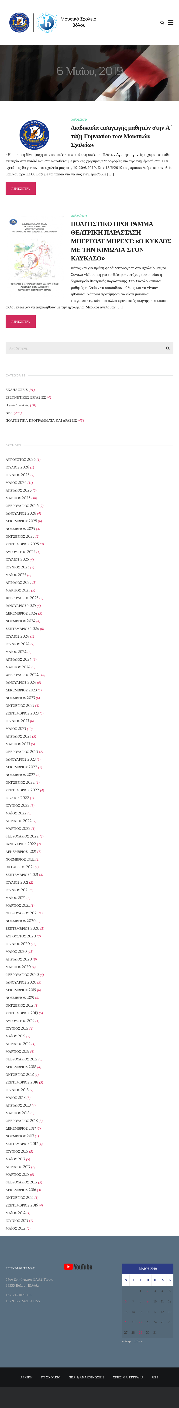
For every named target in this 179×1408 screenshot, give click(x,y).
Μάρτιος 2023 (18, 744)
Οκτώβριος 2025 (20, 536)
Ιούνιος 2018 (17, 1090)
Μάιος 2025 (16, 575)
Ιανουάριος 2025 (21, 605)
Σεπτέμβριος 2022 (22, 790)
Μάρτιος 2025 (18, 590)
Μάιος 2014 (16, 1213)
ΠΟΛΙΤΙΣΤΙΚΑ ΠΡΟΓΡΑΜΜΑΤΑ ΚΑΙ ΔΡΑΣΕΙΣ (41, 420)
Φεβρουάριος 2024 (22, 675)
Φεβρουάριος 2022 (22, 836)
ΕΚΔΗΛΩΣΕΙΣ (17, 389)
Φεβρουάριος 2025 (22, 598)
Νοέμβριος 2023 (20, 698)
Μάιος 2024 (16, 651)
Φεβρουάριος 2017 (21, 1182)
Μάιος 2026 (16, 482)
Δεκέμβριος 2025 (21, 521)
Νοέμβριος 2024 (20, 621)
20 (125, 1322)
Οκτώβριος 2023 (20, 705)
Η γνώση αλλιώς (17, 405)
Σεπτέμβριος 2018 (22, 1082)
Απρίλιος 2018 (18, 1105)
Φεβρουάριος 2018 (22, 1120)
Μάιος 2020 (16, 951)
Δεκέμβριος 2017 (21, 1128)
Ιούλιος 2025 (17, 559)
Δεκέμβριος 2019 (21, 990)
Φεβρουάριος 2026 (22, 505)
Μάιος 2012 (16, 1228)
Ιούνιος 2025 (17, 567)
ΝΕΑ (9, 412)
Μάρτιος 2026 (18, 498)
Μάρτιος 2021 (18, 905)
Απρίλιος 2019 (18, 1044)
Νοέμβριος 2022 (20, 774)
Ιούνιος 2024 (18, 644)
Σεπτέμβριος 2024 (22, 628)
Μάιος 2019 (15, 1036)
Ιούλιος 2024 (17, 636)
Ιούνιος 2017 (17, 1151)
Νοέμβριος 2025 (20, 528)
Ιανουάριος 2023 (21, 759)
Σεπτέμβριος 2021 (22, 874)
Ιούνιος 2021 (17, 890)
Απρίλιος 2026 (19, 490)
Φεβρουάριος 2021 (22, 913)
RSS (155, 1377)
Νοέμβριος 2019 (20, 997)
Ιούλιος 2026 (17, 467)
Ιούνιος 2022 (18, 805)
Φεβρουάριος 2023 (22, 751)
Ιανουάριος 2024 (21, 682)
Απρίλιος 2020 (19, 959)
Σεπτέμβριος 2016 (22, 1205)
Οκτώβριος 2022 (20, 782)
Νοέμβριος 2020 (21, 921)
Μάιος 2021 (16, 897)
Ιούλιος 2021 (17, 882)
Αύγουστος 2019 (20, 1020)
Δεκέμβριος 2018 (21, 1067)
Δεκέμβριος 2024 (21, 613)
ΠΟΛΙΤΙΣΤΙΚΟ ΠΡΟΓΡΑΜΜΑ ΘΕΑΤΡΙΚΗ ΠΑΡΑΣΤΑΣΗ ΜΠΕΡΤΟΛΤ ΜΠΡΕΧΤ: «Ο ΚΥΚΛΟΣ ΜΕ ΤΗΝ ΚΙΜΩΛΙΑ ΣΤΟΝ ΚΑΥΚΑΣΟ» (121, 241)
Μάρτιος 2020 (18, 967)
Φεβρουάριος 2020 (22, 974)
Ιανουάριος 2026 (21, 513)
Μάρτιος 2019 (17, 1051)
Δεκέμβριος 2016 (21, 1190)
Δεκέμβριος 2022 (21, 767)
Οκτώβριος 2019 (20, 1005)
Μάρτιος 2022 (18, 828)
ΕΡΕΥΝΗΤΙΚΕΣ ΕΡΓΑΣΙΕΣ (26, 397)
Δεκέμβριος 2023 (21, 690)
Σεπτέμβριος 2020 (22, 928)
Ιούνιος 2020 (18, 944)
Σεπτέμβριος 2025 (22, 544)
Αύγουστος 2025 (20, 552)
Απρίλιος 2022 (19, 821)
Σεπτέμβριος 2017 (22, 1143)
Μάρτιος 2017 (17, 1174)
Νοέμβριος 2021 (20, 859)
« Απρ (126, 1341)
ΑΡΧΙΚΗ (26, 1377)
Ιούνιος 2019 (17, 1028)
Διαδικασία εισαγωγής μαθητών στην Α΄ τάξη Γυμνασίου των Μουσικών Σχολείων (121, 136)
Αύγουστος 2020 (21, 936)
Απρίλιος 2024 (19, 659)
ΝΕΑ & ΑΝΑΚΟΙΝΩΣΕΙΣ (87, 1377)
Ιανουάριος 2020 (21, 982)
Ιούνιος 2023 (17, 721)
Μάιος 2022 (16, 813)
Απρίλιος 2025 (18, 582)
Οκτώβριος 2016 (20, 1197)
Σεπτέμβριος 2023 (22, 713)
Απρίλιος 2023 (18, 736)
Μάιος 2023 (16, 728)
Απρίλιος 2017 (18, 1167)
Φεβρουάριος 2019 (22, 1059)
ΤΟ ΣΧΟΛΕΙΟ (51, 1377)
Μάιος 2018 (16, 1097)
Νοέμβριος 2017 (20, 1136)
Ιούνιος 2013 (17, 1220)
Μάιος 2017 (15, 1159)
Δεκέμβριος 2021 (21, 851)
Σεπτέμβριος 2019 (22, 1013)
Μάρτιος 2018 (18, 1113)
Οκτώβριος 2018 (20, 1074)
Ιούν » (138, 1341)
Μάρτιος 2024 (18, 667)
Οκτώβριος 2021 (20, 867)
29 (140, 1332)
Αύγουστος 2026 (21, 459)
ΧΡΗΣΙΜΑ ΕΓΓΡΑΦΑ (128, 1377)
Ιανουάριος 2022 (21, 844)
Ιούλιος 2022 (17, 798)
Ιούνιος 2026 (18, 475)
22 (140, 1322)
